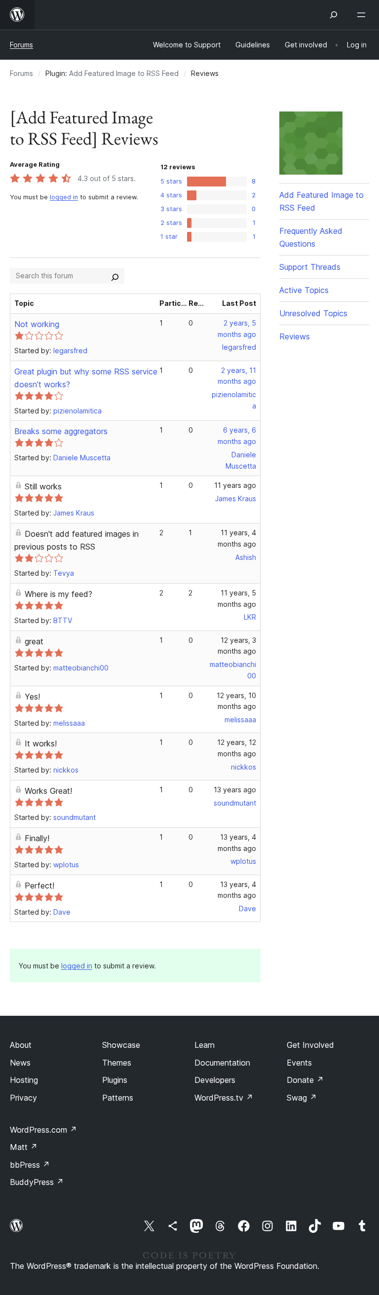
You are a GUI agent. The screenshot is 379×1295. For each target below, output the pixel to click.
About (21, 1045)
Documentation (222, 1063)
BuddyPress (37, 1182)
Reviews (294, 336)
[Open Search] (333, 15)
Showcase (121, 1045)
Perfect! (39, 885)
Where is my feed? (58, 594)
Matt (24, 1147)
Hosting (24, 1080)
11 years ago (235, 485)
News (20, 1063)
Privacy (23, 1098)
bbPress (30, 1165)
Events (299, 1063)
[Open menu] (363, 15)
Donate (305, 1080)
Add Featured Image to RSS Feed (124, 73)
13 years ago (235, 789)
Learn (204, 1045)
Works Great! (48, 791)
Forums (21, 44)
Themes (116, 1063)
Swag (302, 1098)
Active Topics (304, 290)
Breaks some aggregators (61, 431)
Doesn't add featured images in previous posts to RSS (76, 540)
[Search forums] (115, 276)
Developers (214, 1080)
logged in (64, 197)
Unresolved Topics (313, 313)
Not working (36, 324)
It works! (41, 743)
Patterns (117, 1098)
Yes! (32, 697)
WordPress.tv (223, 1098)
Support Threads (310, 267)
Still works (43, 486)
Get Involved (310, 1045)
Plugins (114, 1080)
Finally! (37, 838)
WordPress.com (43, 1130)
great (34, 641)
